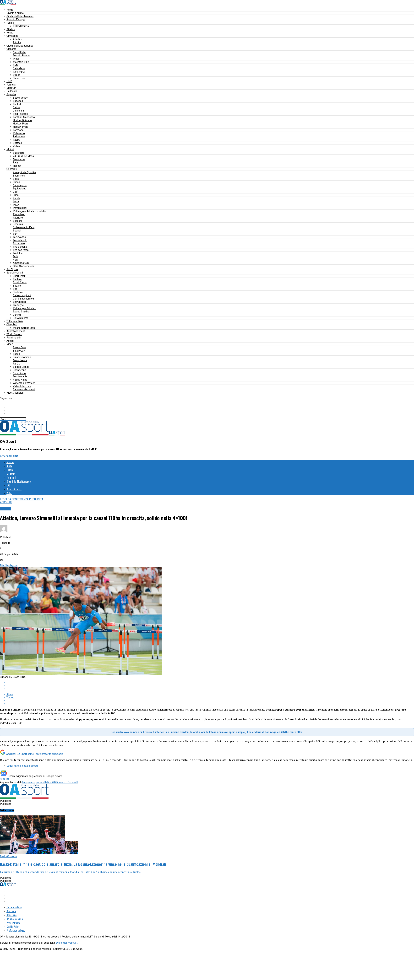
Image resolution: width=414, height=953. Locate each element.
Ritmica (17, 42)
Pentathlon (19, 214)
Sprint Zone (19, 370)
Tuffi (15, 256)
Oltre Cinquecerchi (23, 266)
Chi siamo (11, 911)
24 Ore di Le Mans (23, 156)
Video (9, 344)
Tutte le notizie (14, 321)
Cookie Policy (12, 927)
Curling (17, 314)
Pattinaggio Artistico (24, 308)
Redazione (11, 915)
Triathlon (17, 253)
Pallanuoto (19, 136)
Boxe (16, 178)
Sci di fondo (20, 282)
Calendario (19, 68)
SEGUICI (5, 779)
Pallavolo (11, 91)
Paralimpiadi (20, 207)
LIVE (9, 81)
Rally (15, 162)
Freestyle (18, 305)
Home (9, 9)
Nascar (17, 165)
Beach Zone (19, 347)
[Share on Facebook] (210, 682)
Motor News (20, 360)
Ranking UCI (20, 71)
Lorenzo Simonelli (68, 782)
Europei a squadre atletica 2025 (40, 782)
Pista (16, 58)
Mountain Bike (21, 62)
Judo (16, 195)
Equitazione (19, 188)
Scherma (18, 224)
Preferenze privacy (15, 930)
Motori (10, 149)
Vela (15, 259)
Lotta (16, 201)
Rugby (16, 139)
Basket (17, 104)
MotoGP (11, 87)
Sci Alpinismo (20, 318)
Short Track (19, 276)
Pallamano (19, 133)
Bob (15, 288)
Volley (16, 146)
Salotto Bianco (21, 366)
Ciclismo (11, 48)
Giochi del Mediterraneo (19, 16)
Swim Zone (19, 373)
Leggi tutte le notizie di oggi (22, 765)
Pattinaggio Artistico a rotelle (29, 211)
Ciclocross (19, 78)
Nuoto (9, 32)
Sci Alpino (12, 269)
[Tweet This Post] (210, 685)
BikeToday (19, 350)
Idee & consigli (14, 392)
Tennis (10, 22)
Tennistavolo (20, 240)
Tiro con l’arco (21, 250)
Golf (15, 191)
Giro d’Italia (19, 52)
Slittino (17, 285)
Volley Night (20, 379)
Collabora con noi (14, 919)
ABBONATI (14, 456)
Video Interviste (22, 386)
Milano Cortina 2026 (24, 327)
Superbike (18, 152)
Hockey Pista (20, 123)
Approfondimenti (15, 331)
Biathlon (17, 279)
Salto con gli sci (22, 295)
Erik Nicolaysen (8, 565)
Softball (17, 143)
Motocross (19, 159)
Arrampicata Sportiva (24, 172)
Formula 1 (12, 84)
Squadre (11, 94)
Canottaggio (20, 185)
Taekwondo (19, 237)
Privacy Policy (13, 923)
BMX (15, 65)
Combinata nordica (23, 298)
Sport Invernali (14, 272)
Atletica (10, 29)
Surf (15, 233)
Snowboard (19, 301)
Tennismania (20, 376)
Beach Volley (20, 97)
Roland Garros (21, 26)
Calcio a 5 (18, 110)
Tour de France (21, 55)
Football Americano (24, 117)
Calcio (16, 107)
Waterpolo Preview (24, 383)
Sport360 (11, 169)
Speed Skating (21, 311)
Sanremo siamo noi (24, 389)
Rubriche (18, 217)
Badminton (19, 175)
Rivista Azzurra (15, 13)
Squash (17, 230)
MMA (16, 204)
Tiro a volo (19, 243)
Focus (16, 353)
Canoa (16, 182)
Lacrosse (18, 130)
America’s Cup (21, 262)
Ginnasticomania (22, 357)
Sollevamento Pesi (23, 227)
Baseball (18, 100)
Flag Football (20, 113)
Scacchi (17, 220)
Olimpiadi (11, 324)
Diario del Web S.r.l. (67, 942)
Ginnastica (12, 35)
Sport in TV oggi (15, 19)
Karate (16, 198)
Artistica (17, 39)
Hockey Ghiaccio (22, 120)
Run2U (16, 363)
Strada (16, 74)
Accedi (10, 340)
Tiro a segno (20, 246)
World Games (14, 334)
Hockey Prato (20, 126)
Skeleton (18, 292)
